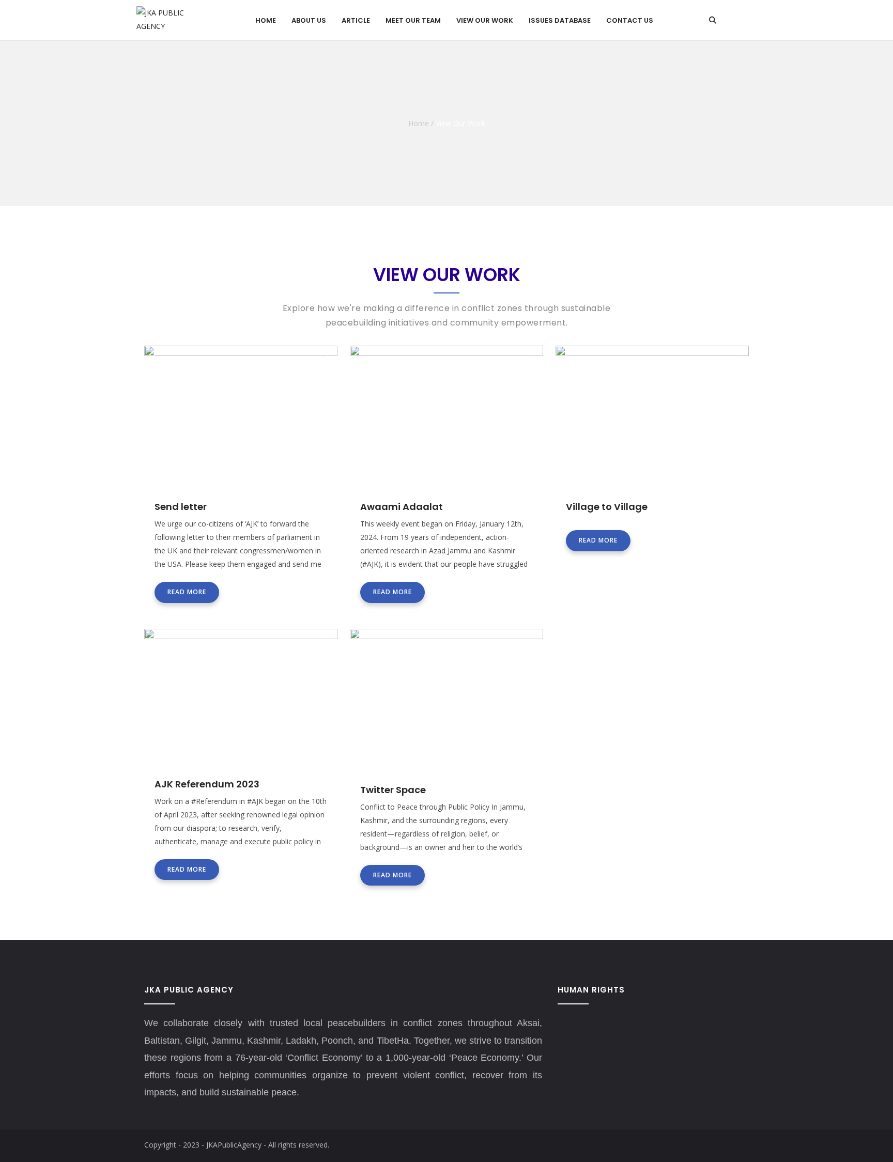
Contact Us (629, 20)
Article (356, 20)
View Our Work (484, 20)
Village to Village (607, 506)
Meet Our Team (413, 20)
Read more (186, 591)
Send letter (181, 506)
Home (265, 20)
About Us (308, 20)
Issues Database (560, 20)
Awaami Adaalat (401, 506)
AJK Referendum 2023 (207, 784)
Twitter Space (393, 789)
